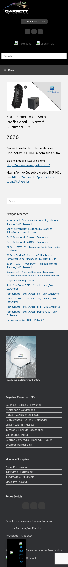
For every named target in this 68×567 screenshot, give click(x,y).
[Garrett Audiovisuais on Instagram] (34, 31)
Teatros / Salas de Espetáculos (25, 429)
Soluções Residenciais (19, 444)
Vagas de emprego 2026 (20, 280)
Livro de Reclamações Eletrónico (25, 528)
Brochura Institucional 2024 (23, 380)
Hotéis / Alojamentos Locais (23, 414)
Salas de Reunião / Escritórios (24, 404)
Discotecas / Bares (17, 434)
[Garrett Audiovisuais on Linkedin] (40, 31)
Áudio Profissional (17, 467)
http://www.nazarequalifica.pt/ (28, 165)
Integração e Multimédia (20, 477)
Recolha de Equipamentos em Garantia (29, 521)
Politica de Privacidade (19, 535)
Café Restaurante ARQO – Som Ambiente (30, 242)
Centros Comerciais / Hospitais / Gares (29, 439)
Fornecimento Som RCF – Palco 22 (25, 320)
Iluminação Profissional (19, 471)
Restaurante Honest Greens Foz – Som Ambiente (33, 306)
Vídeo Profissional (17, 481)
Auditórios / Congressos (20, 410)
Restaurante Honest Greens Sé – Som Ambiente (33, 293)
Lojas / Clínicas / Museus (20, 424)
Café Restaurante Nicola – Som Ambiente (30, 237)
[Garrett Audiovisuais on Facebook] (27, 31)
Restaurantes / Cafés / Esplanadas (27, 420)
